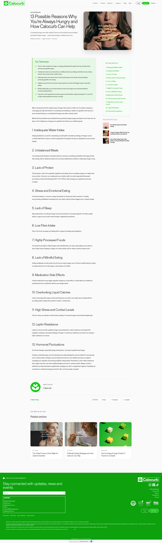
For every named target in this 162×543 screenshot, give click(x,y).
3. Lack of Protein (111, 74)
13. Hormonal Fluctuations (114, 111)
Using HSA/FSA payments (11, 509)
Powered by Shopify (86, 538)
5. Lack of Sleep (111, 81)
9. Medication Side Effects (114, 95)
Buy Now (145, 3)
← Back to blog (34, 400)
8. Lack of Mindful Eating (114, 92)
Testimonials (156, 491)
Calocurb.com (78, 538)
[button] (96, 3)
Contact (157, 497)
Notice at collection (74, 541)
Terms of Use (71, 529)
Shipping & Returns (9, 511)
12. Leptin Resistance (112, 108)
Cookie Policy (13, 515)
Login (138, 3)
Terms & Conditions (21, 515)
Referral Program (154, 489)
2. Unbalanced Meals (112, 71)
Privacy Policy (6, 515)
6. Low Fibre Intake (112, 85)
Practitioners (155, 495)
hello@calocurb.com (9, 505)
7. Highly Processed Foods (114, 88)
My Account (7, 503)
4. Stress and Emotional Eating (115, 78)
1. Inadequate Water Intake (114, 67)
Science (157, 493)
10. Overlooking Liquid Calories (116, 98)
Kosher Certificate (30, 515)
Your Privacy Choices (83, 541)
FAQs (5, 507)
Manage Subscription (9, 501)
